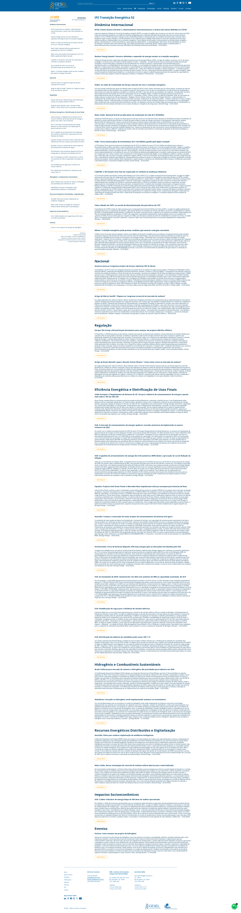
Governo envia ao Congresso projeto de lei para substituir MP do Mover (65, 83)
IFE (135, 8)
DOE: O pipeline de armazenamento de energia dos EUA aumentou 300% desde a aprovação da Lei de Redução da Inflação (66, 134)
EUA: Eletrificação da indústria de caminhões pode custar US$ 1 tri (66, 171)
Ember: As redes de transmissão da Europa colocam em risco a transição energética (67, 43)
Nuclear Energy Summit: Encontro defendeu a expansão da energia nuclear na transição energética (67, 38)
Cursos (180, 8)
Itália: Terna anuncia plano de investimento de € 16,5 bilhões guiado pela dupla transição (67, 55)
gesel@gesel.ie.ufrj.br (93, 877)
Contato (188, 8)
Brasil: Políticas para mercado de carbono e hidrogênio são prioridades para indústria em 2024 (67, 183)
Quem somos (68, 875)
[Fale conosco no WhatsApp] (234, 906)
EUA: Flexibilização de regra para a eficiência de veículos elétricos (65, 165)
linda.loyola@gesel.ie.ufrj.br (95, 879)
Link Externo (101, 50)
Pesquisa (66, 877)
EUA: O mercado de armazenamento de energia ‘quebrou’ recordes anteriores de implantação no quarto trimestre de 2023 (65, 126)
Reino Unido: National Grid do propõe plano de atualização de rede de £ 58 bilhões (65, 49)
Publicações (151, 8)
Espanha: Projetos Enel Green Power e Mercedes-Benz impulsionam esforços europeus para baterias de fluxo (67, 141)
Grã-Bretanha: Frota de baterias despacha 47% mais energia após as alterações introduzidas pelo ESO (67, 152)
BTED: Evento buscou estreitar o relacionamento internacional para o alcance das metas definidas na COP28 (67, 31)
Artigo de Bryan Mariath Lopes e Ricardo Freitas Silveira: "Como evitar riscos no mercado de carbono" (67, 106)
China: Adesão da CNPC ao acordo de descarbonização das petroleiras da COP (63, 66)
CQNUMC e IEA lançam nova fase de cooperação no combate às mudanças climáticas (67, 61)
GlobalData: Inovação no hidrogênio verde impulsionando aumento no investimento (64, 188)
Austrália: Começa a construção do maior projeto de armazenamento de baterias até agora (67, 146)
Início (119, 8)
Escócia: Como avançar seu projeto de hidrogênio (66, 227)
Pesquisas (141, 8)
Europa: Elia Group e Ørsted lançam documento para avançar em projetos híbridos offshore (67, 101)
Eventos (174, 8)
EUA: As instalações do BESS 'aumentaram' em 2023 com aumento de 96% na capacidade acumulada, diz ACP (67, 159)
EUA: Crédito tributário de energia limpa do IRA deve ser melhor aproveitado (67, 217)
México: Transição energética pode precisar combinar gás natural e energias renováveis (67, 72)
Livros (159, 8)
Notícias (166, 8)
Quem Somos (127, 8)
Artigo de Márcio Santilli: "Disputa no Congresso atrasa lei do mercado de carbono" (67, 89)
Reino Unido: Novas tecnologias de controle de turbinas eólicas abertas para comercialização (65, 205)
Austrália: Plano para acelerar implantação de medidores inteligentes (65, 200)
